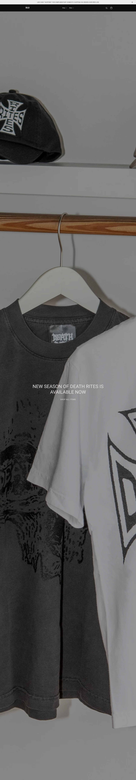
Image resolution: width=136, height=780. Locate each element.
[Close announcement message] (132, 2)
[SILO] (27, 8)
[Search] (106, 7)
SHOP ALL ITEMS (68, 399)
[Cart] (111, 7)
